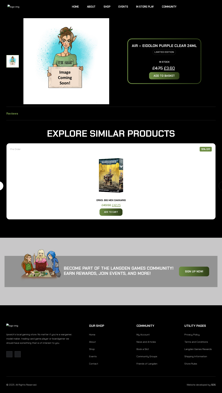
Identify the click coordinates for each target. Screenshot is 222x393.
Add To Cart (111, 212)
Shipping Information (195, 356)
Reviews (12, 113)
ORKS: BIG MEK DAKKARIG (111, 200)
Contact (93, 363)
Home (75, 6)
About (91, 6)
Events (123, 6)
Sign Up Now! (194, 271)
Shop (107, 6)
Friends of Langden (147, 363)
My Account (143, 334)
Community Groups (147, 356)
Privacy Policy (192, 334)
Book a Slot (143, 349)
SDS (213, 384)
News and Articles (146, 341)
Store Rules (190, 363)
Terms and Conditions (196, 341)
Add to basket (164, 75)
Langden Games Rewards (198, 349)
